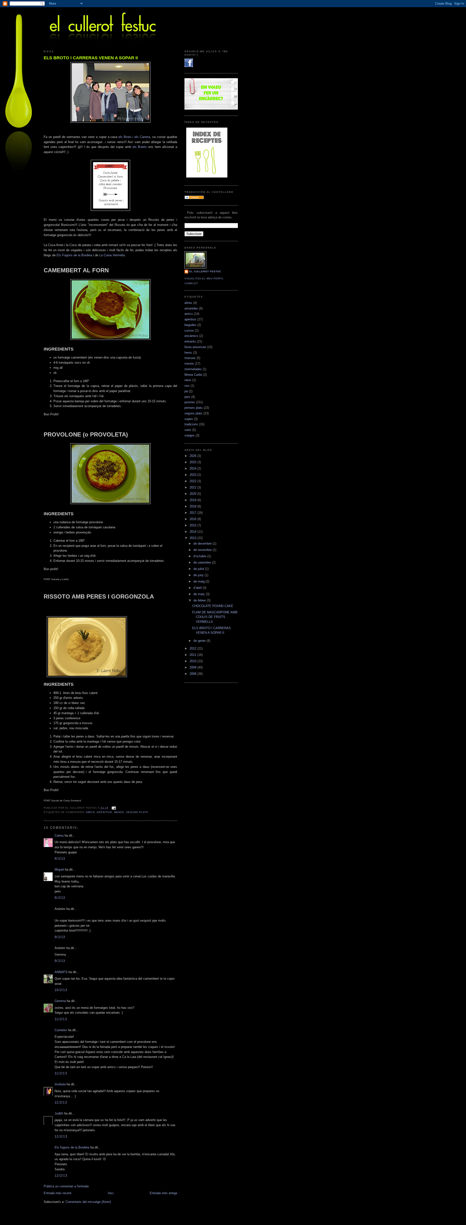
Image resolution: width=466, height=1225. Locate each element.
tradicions (191, 424)
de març (199, 594)
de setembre (202, 562)
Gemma (60, 1001)
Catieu (59, 835)
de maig (199, 581)
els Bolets (140, 147)
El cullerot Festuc (205, 271)
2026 (193, 456)
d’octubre (200, 556)
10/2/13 (61, 990)
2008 (193, 674)
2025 (193, 462)
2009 (193, 667)
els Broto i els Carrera (134, 137)
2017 (193, 512)
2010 (193, 661)
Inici (111, 1193)
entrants (190, 341)
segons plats (137, 812)
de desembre (203, 543)
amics (90, 812)
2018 (193, 506)
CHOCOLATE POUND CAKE (212, 606)
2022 (193, 481)
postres (189, 402)
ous (187, 385)
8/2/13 (60, 858)
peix (187, 397)
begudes (190, 325)
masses (190, 358)
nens (187, 380)
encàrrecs (191, 336)
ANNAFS (61, 972)
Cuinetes (61, 1030)
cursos (189, 330)
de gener (200, 640)
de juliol (199, 569)
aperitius (104, 812)
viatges (189, 435)
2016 (193, 519)
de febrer (200, 600)
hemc (188, 352)
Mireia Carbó (193, 375)
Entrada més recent (57, 1193)
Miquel (59, 869)
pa (186, 391)
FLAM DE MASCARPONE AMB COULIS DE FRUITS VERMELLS (214, 617)
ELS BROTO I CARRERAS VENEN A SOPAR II (91, 57)
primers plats (193, 408)
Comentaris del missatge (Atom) (88, 1202)
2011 (193, 655)
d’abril (198, 588)
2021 (193, 487)
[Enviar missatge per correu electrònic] (113, 807)
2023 (193, 475)
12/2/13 (61, 1136)
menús (119, 812)
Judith (59, 1113)
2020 (193, 494)
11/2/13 (61, 1019)
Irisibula (60, 1084)
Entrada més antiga (163, 1193)
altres (188, 303)
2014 (193, 531)
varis (187, 430)
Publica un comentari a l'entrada (66, 1186)
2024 (193, 468)
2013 (193, 538)
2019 (193, 500)
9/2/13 (60, 937)
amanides (191, 308)
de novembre (203, 550)
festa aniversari (195, 347)
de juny (199, 575)
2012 (193, 648)
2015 (193, 525)
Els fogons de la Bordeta (72, 1147)
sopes (188, 419)
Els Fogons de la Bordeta (74, 255)
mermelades (193, 369)
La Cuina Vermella (112, 255)
